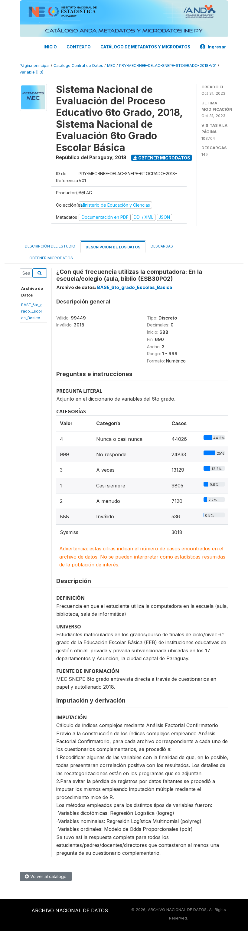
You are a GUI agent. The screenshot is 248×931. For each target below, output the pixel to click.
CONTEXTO (79, 46)
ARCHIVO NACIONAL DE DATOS (69, 910)
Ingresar (217, 46)
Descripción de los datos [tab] (113, 247)
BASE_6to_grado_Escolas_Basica (32, 311)
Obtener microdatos (163, 157)
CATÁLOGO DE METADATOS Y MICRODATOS (145, 46)
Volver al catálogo (48, 876)
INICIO (50, 46)
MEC (111, 65)
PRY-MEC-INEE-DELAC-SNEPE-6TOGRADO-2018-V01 (168, 65)
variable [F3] (31, 72)
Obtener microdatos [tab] (50, 258)
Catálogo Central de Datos (78, 65)
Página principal (35, 65)
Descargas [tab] (162, 246)
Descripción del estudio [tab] (50, 246)
